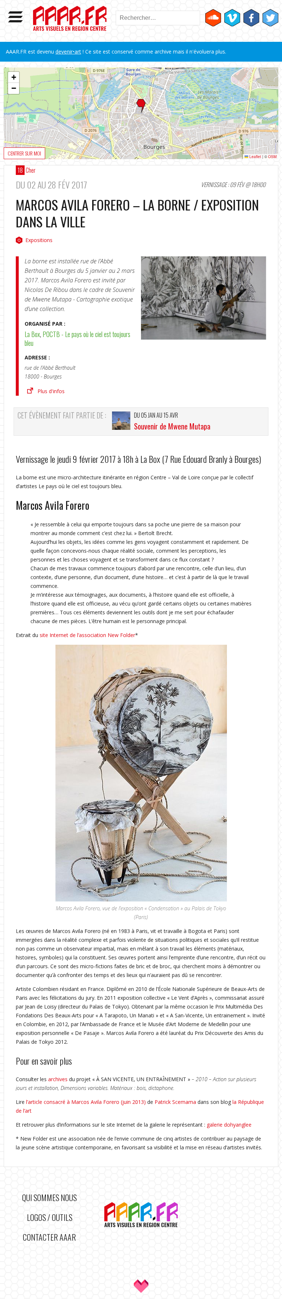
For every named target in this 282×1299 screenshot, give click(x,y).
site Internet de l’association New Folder (87, 635)
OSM (272, 156)
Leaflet (254, 156)
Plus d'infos (51, 391)
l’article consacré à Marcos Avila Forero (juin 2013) (85, 1101)
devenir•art (68, 51)
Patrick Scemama (175, 1101)
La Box (32, 334)
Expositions (39, 240)
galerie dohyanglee (229, 1124)
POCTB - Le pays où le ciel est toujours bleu (77, 338)
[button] (141, 106)
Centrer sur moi (24, 153)
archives (58, 1079)
